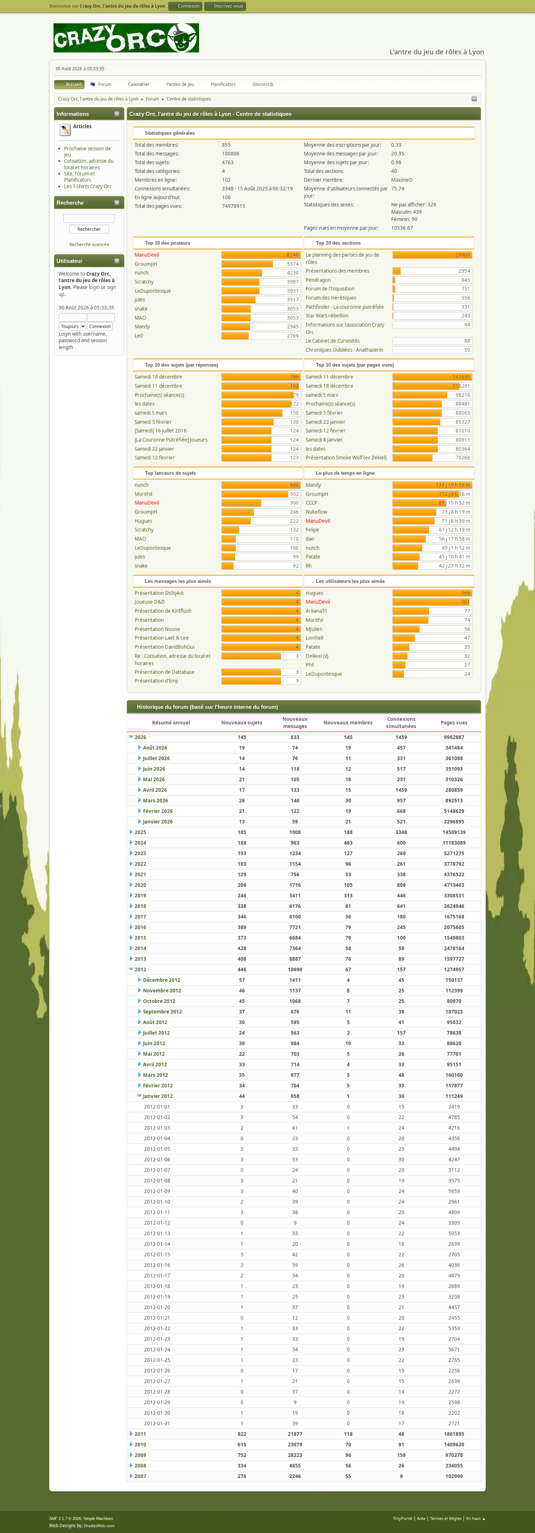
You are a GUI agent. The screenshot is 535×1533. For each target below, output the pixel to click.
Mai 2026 (154, 779)
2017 (140, 916)
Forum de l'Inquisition (330, 288)
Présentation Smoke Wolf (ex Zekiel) (346, 457)
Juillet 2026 (156, 758)
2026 (140, 737)
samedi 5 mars (151, 413)
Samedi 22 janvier (154, 449)
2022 (140, 864)
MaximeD (402, 180)
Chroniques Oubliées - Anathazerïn (344, 350)
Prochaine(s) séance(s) (159, 395)
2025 (140, 832)
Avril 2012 (155, 1064)
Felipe (312, 529)
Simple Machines (98, 1518)
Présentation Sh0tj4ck (159, 593)
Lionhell (314, 638)
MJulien (314, 629)
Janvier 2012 (158, 1096)
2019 (140, 895)
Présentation (149, 620)
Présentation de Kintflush (163, 611)
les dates (144, 403)
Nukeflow (316, 512)
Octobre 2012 (159, 1001)
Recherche (70, 203)
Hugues (143, 521)
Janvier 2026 (158, 821)
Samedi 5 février (153, 422)
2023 (140, 853)
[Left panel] (474, 99)
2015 (140, 938)
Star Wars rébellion (327, 315)
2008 (140, 1465)
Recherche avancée (89, 244)
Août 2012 (155, 1022)
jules (140, 299)
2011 (140, 1434)
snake (141, 308)
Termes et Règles (445, 1518)
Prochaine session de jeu (87, 151)
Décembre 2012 (162, 980)
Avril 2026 (155, 790)
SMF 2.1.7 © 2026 (65, 1518)
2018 (140, 906)
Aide (421, 1518)
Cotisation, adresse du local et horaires (89, 164)
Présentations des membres (337, 271)
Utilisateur (69, 261)
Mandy (142, 326)
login (94, 287)
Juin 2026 (154, 769)
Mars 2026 (155, 800)
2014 (140, 948)
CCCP (311, 502)
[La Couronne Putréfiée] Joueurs (171, 439)
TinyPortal (402, 1518)
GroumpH (146, 264)
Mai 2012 (154, 1054)
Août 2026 (155, 747)
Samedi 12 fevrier (155, 457)
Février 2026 (158, 811)
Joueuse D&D (150, 601)
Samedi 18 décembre (158, 377)
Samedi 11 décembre (158, 386)
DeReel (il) (317, 656)
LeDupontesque (153, 291)
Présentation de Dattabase (165, 672)
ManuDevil (147, 255)
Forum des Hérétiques (331, 298)
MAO (140, 318)
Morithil (143, 494)
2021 (140, 874)
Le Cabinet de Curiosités (333, 340)
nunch (141, 272)
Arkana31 (317, 611)
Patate (313, 556)
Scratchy (144, 281)
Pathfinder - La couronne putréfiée (345, 307)
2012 (140, 969)
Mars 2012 (155, 1075)
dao (310, 539)
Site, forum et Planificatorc (79, 176)
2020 (140, 885)
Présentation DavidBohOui (164, 647)
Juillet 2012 (156, 1033)
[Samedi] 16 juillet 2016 (161, 430)
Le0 (139, 335)
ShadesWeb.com (99, 1525)
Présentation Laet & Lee (162, 638)
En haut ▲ (476, 1518)
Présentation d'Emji (156, 680)
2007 (140, 1476)
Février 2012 (158, 1085)
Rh (309, 565)
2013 (140, 959)
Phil (310, 664)
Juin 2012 (154, 1043)
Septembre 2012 (162, 1011)
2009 (140, 1455)
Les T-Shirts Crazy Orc (88, 186)
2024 (140, 842)
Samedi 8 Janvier (324, 439)
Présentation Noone (157, 629)
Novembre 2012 (162, 990)
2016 (140, 927)
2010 (140, 1444)
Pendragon (318, 280)
